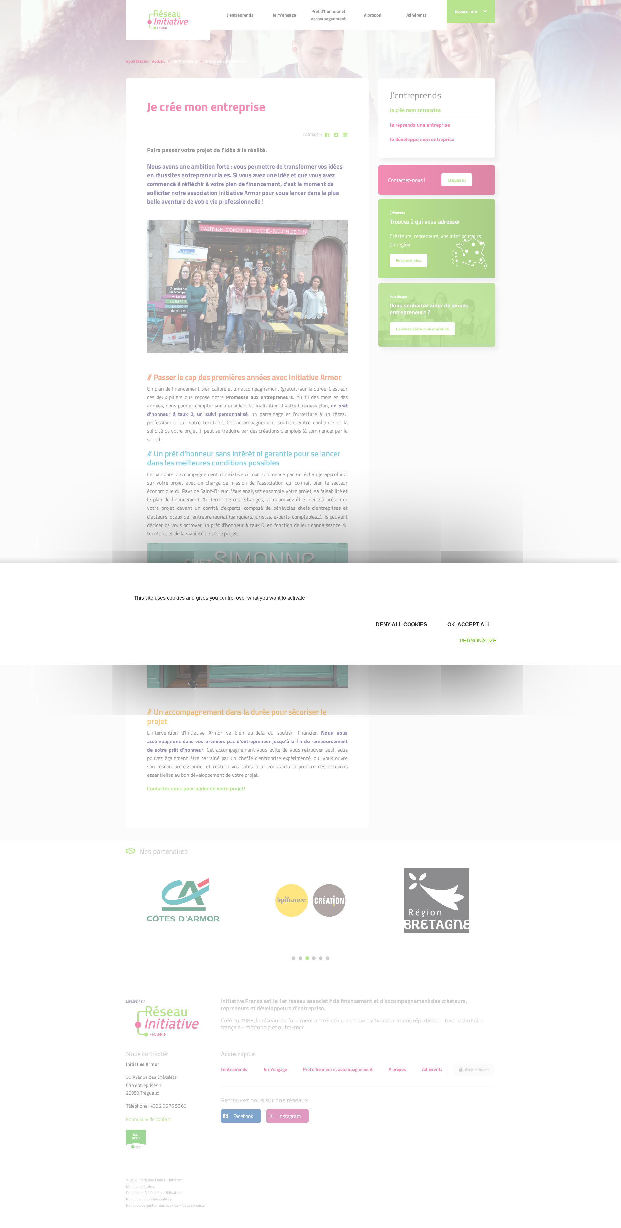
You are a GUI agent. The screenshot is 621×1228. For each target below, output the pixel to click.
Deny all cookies (401, 624)
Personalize (478, 640)
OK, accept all (468, 624)
